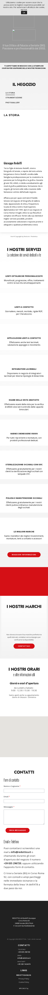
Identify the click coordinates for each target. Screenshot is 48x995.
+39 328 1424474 (24, 964)
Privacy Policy (24, 979)
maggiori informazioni (24, 554)
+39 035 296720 (12, 863)
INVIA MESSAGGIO (17, 830)
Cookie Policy (24, 982)
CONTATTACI (24, 646)
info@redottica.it (21, 852)
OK (24, 13)
